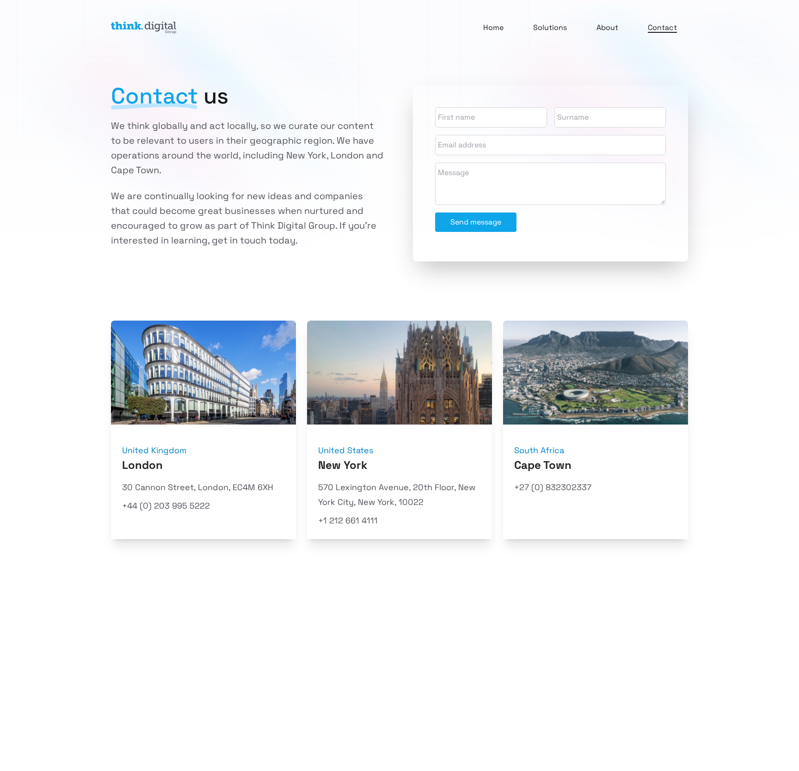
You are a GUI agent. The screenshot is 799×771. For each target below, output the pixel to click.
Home (493, 27)
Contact (662, 27)
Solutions (550, 27)
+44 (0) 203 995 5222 (166, 505)
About (607, 27)
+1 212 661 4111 (348, 520)
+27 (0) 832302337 (552, 487)
